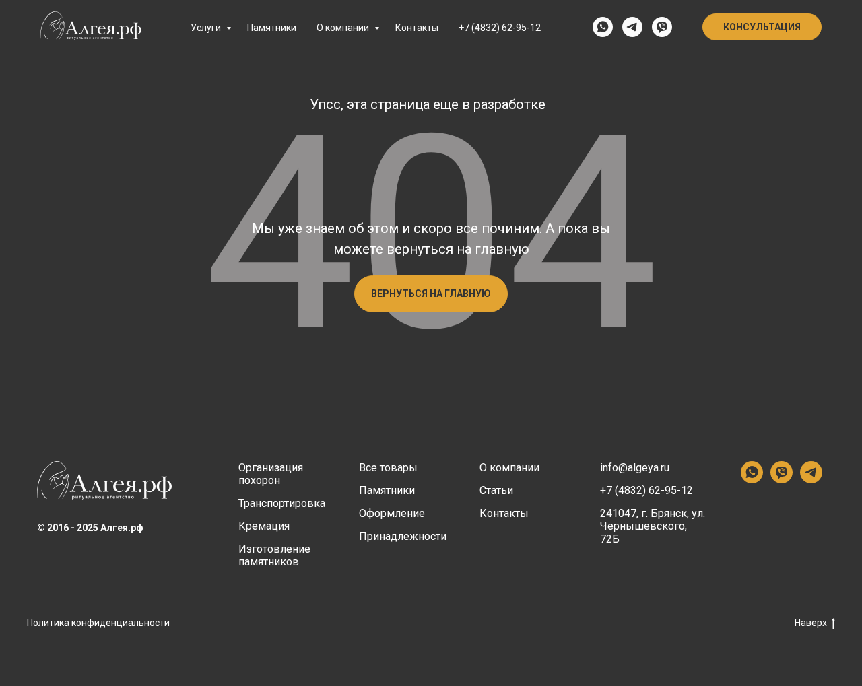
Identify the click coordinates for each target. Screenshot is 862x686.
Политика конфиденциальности (98, 622)
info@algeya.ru (634, 467)
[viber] (662, 27)
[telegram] (632, 27)
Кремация (264, 526)
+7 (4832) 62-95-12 (500, 27)
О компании (344, 27)
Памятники (271, 27)
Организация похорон (270, 474)
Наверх (811, 622)
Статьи (496, 490)
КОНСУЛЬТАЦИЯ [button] (762, 27)
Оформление (392, 513)
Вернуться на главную (431, 293)
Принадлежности (402, 536)
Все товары (388, 467)
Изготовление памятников (274, 555)
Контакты (416, 27)
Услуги (207, 27)
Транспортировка (281, 503)
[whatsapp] (603, 27)
